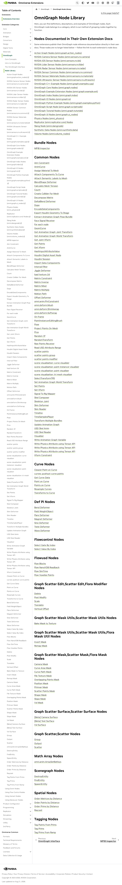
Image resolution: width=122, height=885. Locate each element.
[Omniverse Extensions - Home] (10, 3)
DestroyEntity (12, 751)
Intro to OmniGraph (12, 63)
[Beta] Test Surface (14, 728)
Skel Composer (13, 504)
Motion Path (11, 387)
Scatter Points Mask (15, 709)
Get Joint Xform (13, 334)
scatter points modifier (16, 452)
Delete (9, 652)
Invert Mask (11, 675)
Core (5, 29)
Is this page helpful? (110, 13)
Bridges (6, 36)
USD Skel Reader (13, 538)
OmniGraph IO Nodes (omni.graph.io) (15, 169)
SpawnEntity (12, 758)
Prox (8, 425)
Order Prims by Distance (16, 770)
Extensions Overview (11, 19)
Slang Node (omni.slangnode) (13, 221)
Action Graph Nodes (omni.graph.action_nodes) (17, 75)
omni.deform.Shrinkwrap (16, 402)
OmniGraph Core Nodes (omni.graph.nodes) (16, 146)
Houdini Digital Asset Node (17, 349)
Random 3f (11, 429)
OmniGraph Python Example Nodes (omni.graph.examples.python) (18, 178)
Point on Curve (12, 587)
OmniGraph (7, 55)
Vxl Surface (11, 732)
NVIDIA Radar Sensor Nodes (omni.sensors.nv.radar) (18, 102)
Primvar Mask (12, 705)
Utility (5, 823)
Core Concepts (10, 59)
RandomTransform (14, 433)
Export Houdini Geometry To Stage (18, 297)
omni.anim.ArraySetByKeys (17, 747)
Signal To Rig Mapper (15, 500)
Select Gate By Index (15, 629)
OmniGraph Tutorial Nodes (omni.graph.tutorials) (17, 195)
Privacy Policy (7, 874)
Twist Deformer (13, 622)
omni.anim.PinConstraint (16, 395)
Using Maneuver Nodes (14, 800)
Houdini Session (13, 353)
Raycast (10, 773)
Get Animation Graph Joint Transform (17, 322)
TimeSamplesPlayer (14, 523)
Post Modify (11, 656)
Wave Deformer (13, 625)
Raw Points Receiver (15, 437)
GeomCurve (11, 317)
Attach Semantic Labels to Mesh (17, 260)
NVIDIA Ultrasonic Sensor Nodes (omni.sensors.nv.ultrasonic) (17, 129)
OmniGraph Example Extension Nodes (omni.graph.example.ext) (16, 155)
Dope (9, 289)
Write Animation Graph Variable (16, 547)
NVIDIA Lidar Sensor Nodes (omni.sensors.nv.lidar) (17, 95)
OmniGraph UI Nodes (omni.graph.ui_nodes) (15, 201)
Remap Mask (12, 678)
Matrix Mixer (12, 380)
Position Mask (12, 701)
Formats (6, 836)
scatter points (12, 444)
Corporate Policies (63, 874)
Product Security (78, 874)
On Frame (11, 410)
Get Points (11, 338)
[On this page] (118, 3)
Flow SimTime (12, 644)
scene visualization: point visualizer (16, 470)
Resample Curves (13, 595)
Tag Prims (11, 781)
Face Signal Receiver (15, 309)
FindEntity (11, 754)
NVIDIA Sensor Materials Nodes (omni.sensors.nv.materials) (17, 120)
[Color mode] (82, 3)
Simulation (7, 815)
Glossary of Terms (10, 844)
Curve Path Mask (13, 690)
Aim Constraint (13, 244)
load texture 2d (13, 368)
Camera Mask (12, 682)
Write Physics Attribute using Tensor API (18, 553)
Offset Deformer (13, 391)
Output (9, 739)
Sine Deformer (12, 618)
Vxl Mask (10, 720)
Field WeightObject (14, 606)
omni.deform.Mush (14, 399)
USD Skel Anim (13, 534)
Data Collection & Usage (12, 855)
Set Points (11, 492)
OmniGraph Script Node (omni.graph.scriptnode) (16, 188)
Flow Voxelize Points (14, 648)
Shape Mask (12, 713)
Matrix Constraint (14, 372)
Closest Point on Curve (15, 576)
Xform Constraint (14, 572)
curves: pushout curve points (18, 580)
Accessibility (50, 874)
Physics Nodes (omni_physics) (12, 208)
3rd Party (6, 826)
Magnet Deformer (14, 614)
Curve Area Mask (13, 686)
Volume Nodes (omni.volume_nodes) (15, 235)
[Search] (77, 3)
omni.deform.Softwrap (16, 406)
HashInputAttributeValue (16, 345)
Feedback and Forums (11, 848)
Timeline (10, 519)
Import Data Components (17, 357)
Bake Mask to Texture (15, 671)
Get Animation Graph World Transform (17, 329)
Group (9, 735)
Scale (9, 659)
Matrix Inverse (12, 376)
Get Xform (11, 342)
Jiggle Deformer (13, 364)
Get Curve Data (13, 584)
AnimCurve (11, 248)
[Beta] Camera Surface (16, 724)
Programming (8, 807)
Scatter (10, 743)
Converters (7, 40)
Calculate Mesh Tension (16, 270)
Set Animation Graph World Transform (17, 487)
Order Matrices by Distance (17, 762)
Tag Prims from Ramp (15, 785)
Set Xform (11, 496)
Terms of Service (37, 874)
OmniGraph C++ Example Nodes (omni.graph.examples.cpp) (17, 139)
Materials (6, 52)
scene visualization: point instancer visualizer (16, 463)
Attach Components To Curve (18, 255)
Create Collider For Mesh (16, 277)
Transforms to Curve (15, 599)
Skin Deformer (12, 511)
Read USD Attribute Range (17, 440)
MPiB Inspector (13, 240)
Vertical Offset (12, 667)
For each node (12, 313)
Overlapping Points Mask (16, 697)
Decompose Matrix (14, 281)
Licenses (6, 852)
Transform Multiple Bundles (17, 527)
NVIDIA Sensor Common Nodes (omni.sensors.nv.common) (17, 110)
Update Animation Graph (16, 530)
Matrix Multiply (13, 383)
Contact (89, 874)
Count (9, 273)
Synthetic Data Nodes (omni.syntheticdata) (15, 228)
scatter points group (15, 448)
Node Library (10, 71)
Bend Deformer (13, 603)
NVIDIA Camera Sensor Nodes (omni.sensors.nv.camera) (18, 82)
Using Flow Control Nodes (15, 792)
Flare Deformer (13, 610)
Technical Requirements (12, 840)
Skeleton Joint (12, 508)
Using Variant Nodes (13, 796)
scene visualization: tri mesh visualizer (18, 476)
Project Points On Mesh (16, 421)
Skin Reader (11, 515)
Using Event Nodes (12, 789)
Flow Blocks (11, 637)
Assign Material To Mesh (16, 252)
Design (5, 44)
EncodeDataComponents (16, 292)
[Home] (36, 9)
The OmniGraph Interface (15, 67)
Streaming (7, 819)
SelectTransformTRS (15, 482)
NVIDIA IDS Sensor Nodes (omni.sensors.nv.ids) (17, 89)
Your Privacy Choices (22, 874)
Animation (7, 33)
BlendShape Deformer (15, 266)
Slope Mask (11, 716)
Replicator (7, 811)
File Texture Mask (14, 694)
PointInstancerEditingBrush (17, 414)
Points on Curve (13, 591)
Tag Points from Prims (15, 777)
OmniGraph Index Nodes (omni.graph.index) (16, 163)
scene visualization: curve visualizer (16, 457)
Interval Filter (12, 361)
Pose (9, 418)
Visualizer (10, 542)
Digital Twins (8, 48)
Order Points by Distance (16, 766)
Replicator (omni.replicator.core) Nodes (18, 215)
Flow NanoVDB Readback (16, 640)
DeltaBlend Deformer (15, 285)
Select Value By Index (15, 633)
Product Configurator (11, 804)
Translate (10, 663)
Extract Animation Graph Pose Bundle (18, 304)
